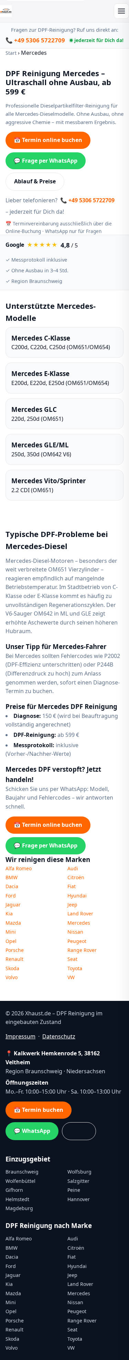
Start (11, 53)
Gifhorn (14, 1190)
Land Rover (80, 913)
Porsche (15, 950)
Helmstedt (17, 1199)
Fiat (71, 886)
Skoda (12, 968)
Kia (9, 913)
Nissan (75, 931)
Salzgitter (78, 1181)
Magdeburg (19, 1208)
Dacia (12, 886)
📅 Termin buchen (38, 1110)
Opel (11, 941)
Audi (72, 868)
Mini (11, 931)
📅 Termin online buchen (48, 140)
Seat (72, 959)
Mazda (13, 923)
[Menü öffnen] (121, 11)
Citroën (75, 877)
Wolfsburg (79, 1171)
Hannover (78, 1199)
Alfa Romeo (19, 868)
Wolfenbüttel (20, 1181)
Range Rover (82, 950)
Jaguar (13, 904)
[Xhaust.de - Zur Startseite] (6, 11)
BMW (12, 877)
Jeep (72, 904)
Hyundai (77, 895)
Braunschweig (22, 1171)
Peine (73, 1190)
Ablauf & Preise (35, 181)
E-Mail (79, 1131)
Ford (11, 895)
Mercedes (78, 923)
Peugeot (76, 941)
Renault (14, 959)
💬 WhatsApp (32, 1131)
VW (71, 977)
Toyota (74, 968)
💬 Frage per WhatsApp (45, 160)
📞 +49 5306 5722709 (35, 40)
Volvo (12, 977)
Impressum (20, 1036)
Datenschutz (58, 1036)
